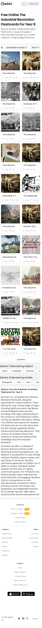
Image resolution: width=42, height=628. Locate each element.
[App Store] (14, 594)
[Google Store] (28, 594)
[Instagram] (27, 618)
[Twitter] (19, 618)
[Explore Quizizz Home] (6, 3)
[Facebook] (23, 618)
